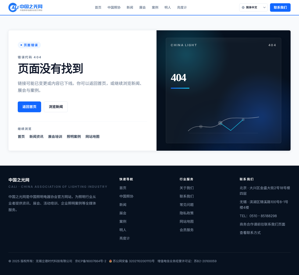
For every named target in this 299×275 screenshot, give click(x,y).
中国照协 (114, 7)
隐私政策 (187, 213)
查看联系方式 (250, 232)
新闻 (130, 7)
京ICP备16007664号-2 (90, 261)
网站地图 (92, 136)
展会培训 (55, 136)
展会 (142, 7)
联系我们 (280, 7)
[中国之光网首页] (25, 7)
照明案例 (74, 136)
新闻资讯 (36, 136)
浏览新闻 (56, 106)
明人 (167, 7)
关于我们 (187, 188)
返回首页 (29, 106)
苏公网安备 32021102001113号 (134, 261)
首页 (98, 7)
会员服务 (187, 230)
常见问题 (187, 204)
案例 (155, 7)
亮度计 (182, 7)
